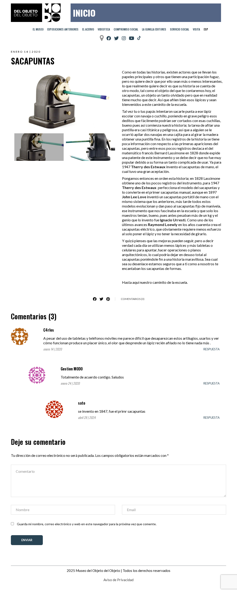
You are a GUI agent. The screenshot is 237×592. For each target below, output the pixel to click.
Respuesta (211, 349)
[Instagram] (124, 38)
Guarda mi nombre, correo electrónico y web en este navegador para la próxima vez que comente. (86, 524)
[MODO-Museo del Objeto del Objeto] (36, 12)
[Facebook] (108, 38)
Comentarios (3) (132, 299)
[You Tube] (131, 38)
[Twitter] (116, 38)
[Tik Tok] (139, 38)
